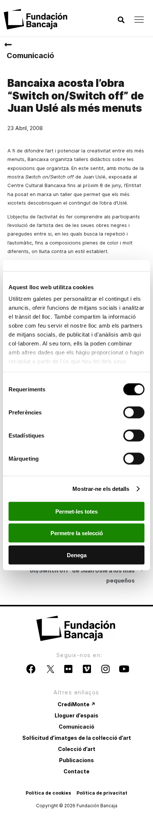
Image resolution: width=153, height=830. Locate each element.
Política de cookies (48, 793)
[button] (121, 20)
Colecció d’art (76, 749)
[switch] (133, 412)
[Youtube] (124, 669)
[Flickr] (68, 669)
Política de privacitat (101, 793)
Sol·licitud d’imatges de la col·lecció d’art (76, 738)
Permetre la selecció (77, 533)
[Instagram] (105, 669)
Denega (77, 555)
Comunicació (30, 55)
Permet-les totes (76, 511)
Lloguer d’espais (76, 715)
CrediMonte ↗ (76, 704)
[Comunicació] (8, 45)
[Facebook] (31, 669)
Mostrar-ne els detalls (100, 489)
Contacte (76, 771)
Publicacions (76, 760)
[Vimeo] (87, 669)
